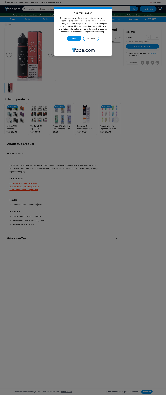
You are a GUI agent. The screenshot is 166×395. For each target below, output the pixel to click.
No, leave (91, 38)
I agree (73, 38)
